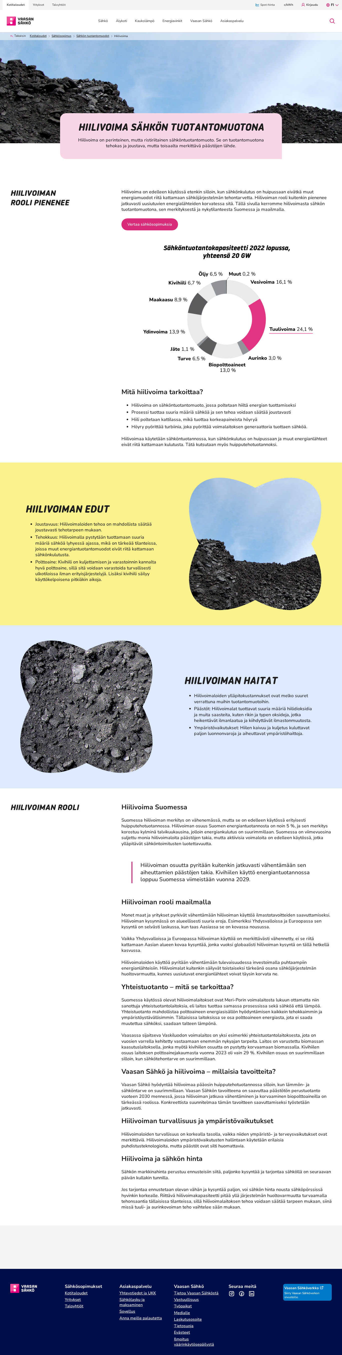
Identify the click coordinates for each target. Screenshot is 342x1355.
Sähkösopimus (61, 36)
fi (332, 5)
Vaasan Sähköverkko (301, 1288)
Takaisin (20, 36)
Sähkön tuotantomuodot (92, 36)
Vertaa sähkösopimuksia (149, 224)
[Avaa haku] (332, 21)
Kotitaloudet (38, 36)
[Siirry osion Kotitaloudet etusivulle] (20, 21)
